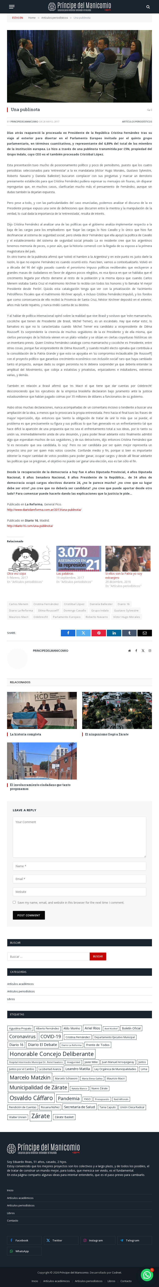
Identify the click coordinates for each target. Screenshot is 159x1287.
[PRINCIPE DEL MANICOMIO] (43, 1153)
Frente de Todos (98, 1045)
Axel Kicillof (111, 1028)
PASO (87, 1099)
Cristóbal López (74, 604)
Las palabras (64, 573)
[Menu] (11, 6)
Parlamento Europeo (67, 617)
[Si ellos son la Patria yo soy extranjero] (128, 558)
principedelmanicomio (24, 121)
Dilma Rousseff (48, 610)
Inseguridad (73, 1062)
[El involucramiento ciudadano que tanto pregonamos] (42, 761)
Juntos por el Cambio (21, 1069)
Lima (144, 1069)
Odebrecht (41, 617)
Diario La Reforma (21, 610)
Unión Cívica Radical (132, 1107)
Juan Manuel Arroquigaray (118, 1062)
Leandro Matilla (77, 1069)
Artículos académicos (20, 984)
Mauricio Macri (18, 617)
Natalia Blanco (79, 1088)
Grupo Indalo (100, 610)
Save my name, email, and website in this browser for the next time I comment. (71, 902)
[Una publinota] (79, 66)
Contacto (12, 1220)
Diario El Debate (42, 1044)
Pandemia (69, 1098)
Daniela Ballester (101, 604)
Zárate (40, 1116)
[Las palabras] (78, 558)
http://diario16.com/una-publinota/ (30, 526)
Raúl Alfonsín (121, 1099)
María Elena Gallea (92, 1078)
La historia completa (25, 734)
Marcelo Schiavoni (66, 1078)
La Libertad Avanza (50, 1069)
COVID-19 (51, 1036)
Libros (11, 999)
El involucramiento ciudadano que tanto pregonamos (40, 787)
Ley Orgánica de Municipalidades (115, 1069)
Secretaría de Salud (79, 1106)
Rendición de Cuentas (22, 1107)
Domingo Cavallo (75, 610)
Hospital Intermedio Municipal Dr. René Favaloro (36, 1062)
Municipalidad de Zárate (38, 1087)
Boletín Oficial (131, 1028)
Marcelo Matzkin (30, 1077)
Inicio (10, 1190)
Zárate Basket (64, 1117)
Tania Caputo (108, 1107)
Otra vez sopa (16, 573)
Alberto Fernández (47, 1028)
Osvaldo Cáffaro (31, 1098)
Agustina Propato (20, 1028)
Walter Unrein (17, 1117)
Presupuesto (102, 1099)
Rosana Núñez (50, 1107)
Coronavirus (22, 1036)
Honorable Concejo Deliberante (52, 1054)
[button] (147, 1275)
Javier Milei (91, 1062)
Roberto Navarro (97, 617)
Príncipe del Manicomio (74, 1272)
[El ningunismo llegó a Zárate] (117, 710)
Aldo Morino (72, 1028)
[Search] (148, 6)
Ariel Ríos (92, 1028)
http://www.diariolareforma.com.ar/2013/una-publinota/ (44, 510)
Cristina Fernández (46, 604)
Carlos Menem (18, 604)
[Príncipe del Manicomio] (79, 6)
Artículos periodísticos (137, 121)
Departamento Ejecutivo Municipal (114, 1037)
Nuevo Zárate (100, 1088)
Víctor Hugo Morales (126, 617)
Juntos (142, 1062)
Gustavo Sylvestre (126, 610)
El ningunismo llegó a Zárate (107, 734)
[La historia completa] (42, 710)
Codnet (116, 1272)
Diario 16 (124, 604)
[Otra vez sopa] (29, 558)
